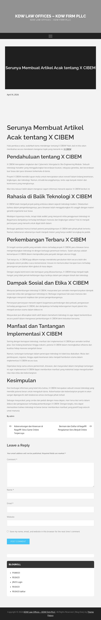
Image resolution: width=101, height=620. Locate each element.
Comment (12, 459)
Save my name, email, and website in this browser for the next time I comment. (45, 532)
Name (10, 490)
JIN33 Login (17, 582)
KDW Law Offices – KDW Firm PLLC (50, 16)
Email (10, 503)
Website (10, 517)
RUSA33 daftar (18, 591)
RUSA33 (16, 577)
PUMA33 (16, 573)
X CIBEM (67, 149)
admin (11, 416)
